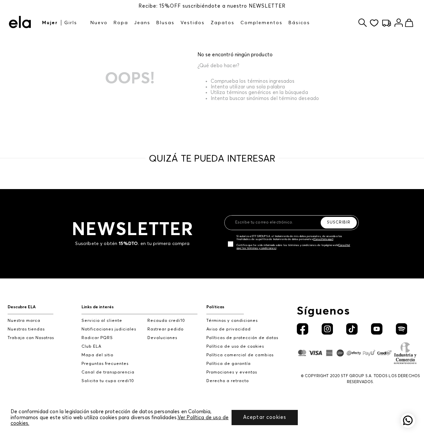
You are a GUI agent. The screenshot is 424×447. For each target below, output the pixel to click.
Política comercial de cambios (240, 355)
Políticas (215, 307)
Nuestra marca (24, 321)
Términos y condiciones (232, 321)
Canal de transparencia (107, 372)
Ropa (121, 23)
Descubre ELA (22, 307)
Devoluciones (162, 338)
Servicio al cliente (101, 321)
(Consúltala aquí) (323, 239)
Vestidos (193, 23)
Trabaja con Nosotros (31, 338)
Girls (70, 23)
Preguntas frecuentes (105, 364)
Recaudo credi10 (166, 321)
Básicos (299, 23)
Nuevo (99, 23)
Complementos (261, 23)
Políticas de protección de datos (242, 338)
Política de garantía (228, 364)
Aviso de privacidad (228, 329)
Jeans (142, 23)
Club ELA (91, 346)
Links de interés (97, 307)
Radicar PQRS (97, 338)
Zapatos (223, 23)
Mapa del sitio (97, 355)
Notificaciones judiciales (108, 329)
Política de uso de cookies (235, 346)
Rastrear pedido (165, 329)
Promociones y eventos (231, 372)
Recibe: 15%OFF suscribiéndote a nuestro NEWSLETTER (212, 6)
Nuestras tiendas (26, 329)
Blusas (165, 23)
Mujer (50, 23)
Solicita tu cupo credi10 (107, 381)
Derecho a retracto (227, 381)
